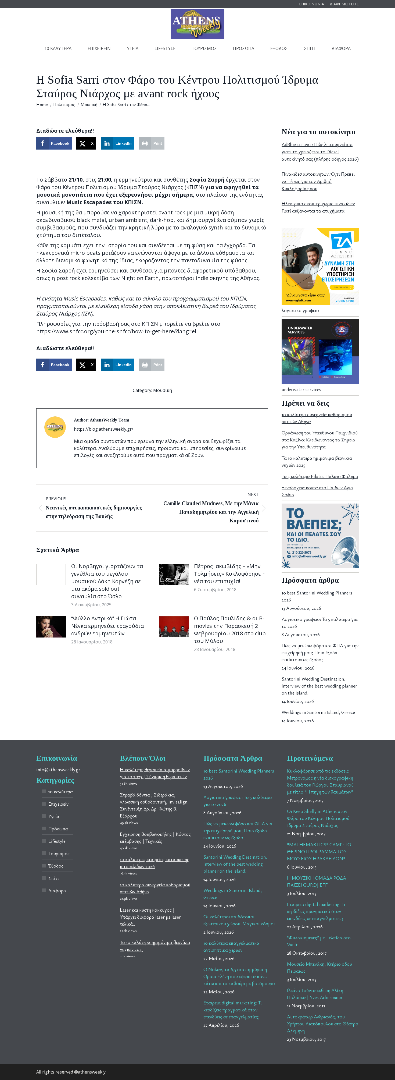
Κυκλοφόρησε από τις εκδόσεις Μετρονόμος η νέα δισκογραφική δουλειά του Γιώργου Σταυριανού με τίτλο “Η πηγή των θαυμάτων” (320, 781)
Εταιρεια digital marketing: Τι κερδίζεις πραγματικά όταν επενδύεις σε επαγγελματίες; (232, 1009)
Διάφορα (57, 890)
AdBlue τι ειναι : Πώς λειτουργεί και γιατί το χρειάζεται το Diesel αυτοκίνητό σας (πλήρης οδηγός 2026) (320, 151)
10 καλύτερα (60, 791)
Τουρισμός (59, 853)
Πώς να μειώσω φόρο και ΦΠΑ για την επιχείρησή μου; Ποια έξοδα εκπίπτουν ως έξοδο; (320, 652)
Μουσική (162, 390)
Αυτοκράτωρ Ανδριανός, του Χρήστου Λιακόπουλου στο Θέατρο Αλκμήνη (322, 1023)
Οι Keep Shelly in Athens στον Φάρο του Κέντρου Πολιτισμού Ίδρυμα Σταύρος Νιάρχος (318, 818)
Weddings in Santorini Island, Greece (318, 712)
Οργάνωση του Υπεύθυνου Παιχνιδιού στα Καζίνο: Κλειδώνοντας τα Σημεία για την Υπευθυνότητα (320, 439)
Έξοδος (55, 865)
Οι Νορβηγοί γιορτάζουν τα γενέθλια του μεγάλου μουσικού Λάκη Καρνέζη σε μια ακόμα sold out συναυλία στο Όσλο (107, 581)
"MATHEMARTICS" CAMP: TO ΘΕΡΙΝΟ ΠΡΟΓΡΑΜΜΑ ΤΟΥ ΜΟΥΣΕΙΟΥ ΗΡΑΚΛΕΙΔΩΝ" (319, 851)
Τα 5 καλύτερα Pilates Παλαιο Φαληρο (320, 476)
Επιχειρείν (58, 804)
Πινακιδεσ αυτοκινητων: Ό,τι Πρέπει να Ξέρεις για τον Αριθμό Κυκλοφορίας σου (318, 181)
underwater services (301, 389)
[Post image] (51, 574)
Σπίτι (53, 878)
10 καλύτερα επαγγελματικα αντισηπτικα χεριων (231, 946)
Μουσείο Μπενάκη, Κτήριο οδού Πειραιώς (319, 967)
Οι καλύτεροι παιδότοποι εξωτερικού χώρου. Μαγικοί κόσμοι (239, 920)
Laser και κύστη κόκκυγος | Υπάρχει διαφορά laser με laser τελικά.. (150, 917)
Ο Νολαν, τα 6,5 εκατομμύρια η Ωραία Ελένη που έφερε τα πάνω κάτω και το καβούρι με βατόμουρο (239, 976)
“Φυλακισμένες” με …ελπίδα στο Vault (319, 941)
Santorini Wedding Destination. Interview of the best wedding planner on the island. (319, 685)
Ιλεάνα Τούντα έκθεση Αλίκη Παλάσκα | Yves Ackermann (315, 993)
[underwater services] (320, 382)
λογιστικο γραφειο (300, 310)
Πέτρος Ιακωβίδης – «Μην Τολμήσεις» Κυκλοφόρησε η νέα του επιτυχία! (230, 573)
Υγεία (53, 816)
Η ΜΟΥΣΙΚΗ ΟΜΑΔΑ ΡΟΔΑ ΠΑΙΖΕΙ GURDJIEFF (316, 881)
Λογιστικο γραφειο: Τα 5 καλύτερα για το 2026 (320, 622)
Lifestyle (57, 841)
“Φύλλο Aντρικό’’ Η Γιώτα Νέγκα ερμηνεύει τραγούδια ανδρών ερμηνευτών (107, 626)
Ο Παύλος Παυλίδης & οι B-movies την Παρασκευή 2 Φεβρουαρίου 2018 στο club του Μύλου (230, 630)
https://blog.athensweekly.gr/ (103, 429)
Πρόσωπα (58, 828)
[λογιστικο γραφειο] (320, 303)
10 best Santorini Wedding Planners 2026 (317, 596)
